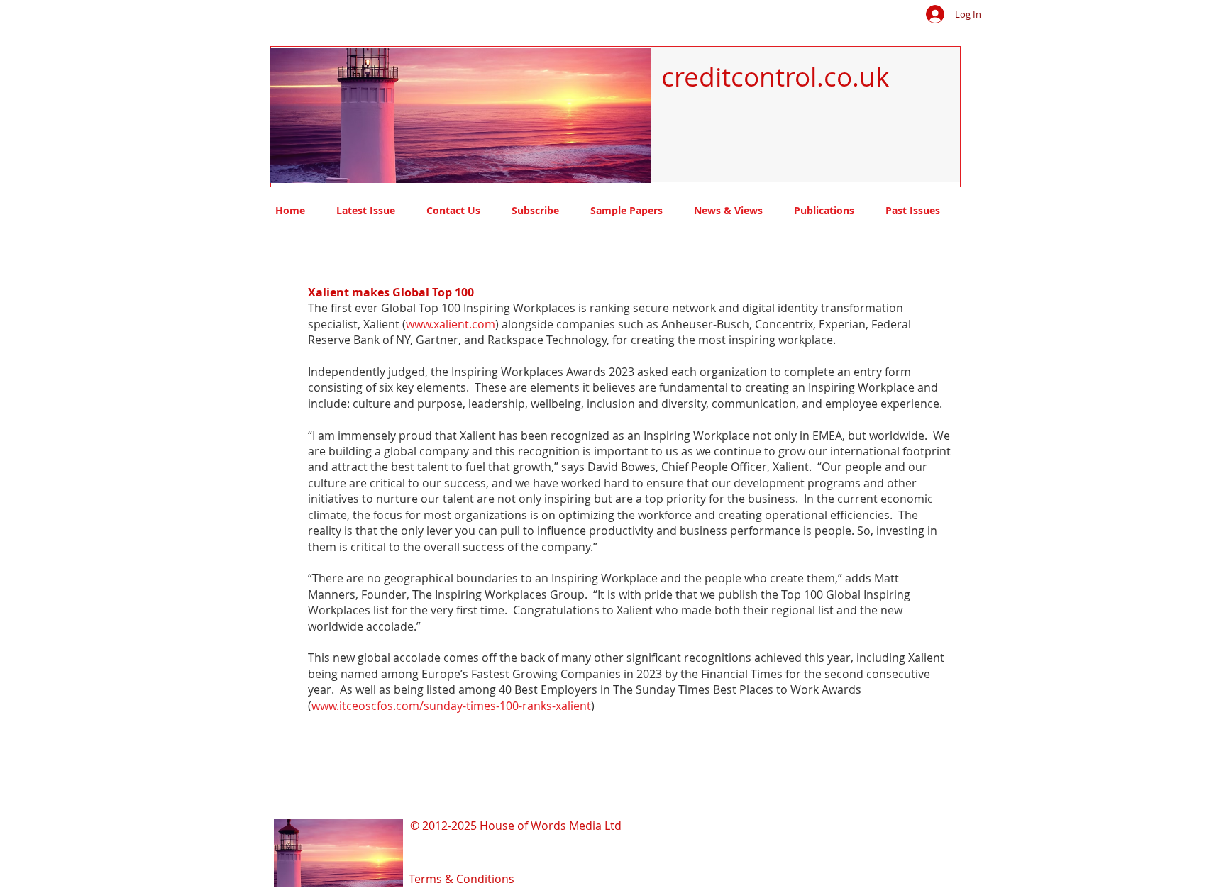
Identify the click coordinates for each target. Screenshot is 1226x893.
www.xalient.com (450, 324)
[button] (460, 115)
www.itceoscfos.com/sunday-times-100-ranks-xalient (451, 706)
